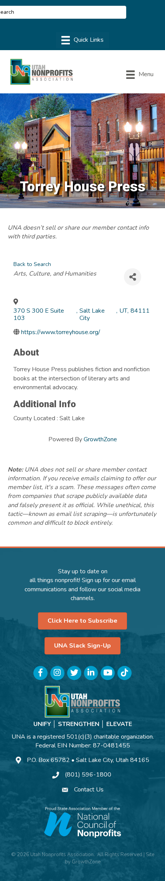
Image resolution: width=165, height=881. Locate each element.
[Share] (132, 277)
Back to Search (32, 264)
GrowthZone (100, 439)
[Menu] (82, 40)
